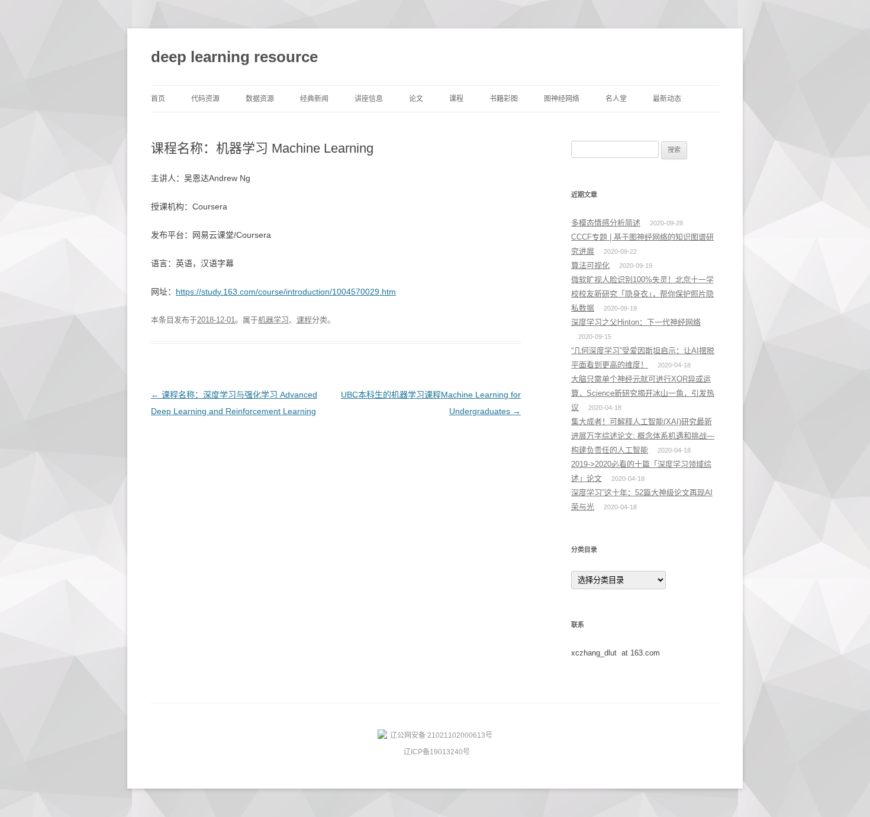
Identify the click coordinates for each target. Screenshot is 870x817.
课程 (456, 99)
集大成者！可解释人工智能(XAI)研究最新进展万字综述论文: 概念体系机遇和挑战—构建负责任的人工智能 (642, 435)
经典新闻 (314, 99)
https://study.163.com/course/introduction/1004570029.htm (286, 291)
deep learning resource (234, 57)
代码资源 (205, 99)
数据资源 (260, 99)
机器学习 (273, 319)
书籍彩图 (503, 99)
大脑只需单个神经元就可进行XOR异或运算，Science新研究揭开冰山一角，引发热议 (642, 393)
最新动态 (667, 99)
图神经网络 (561, 99)
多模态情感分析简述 (605, 222)
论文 (416, 99)
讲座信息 (369, 99)
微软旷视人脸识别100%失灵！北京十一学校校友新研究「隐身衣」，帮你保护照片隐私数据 (642, 293)
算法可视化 (590, 265)
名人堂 (616, 99)
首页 (158, 99)
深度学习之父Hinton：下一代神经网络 (636, 322)
